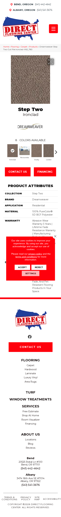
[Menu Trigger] (53, 28)
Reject (39, 267)
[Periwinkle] (25, 150)
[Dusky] (37, 150)
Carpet (24, 46)
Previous (4, 150)
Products (33, 46)
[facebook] (30, 337)
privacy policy (35, 254)
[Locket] (49, 150)
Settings (30, 273)
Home (6, 46)
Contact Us (17, 171)
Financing (45, 171)
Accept (22, 267)
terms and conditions (26, 256)
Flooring (15, 46)
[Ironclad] (13, 150)
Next (56, 150)
